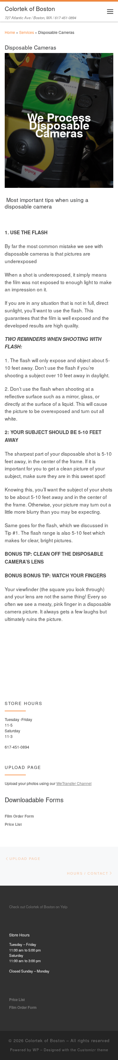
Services (26, 32)
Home (10, 32)
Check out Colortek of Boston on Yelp (38, 906)
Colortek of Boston (45, 1040)
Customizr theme (92, 1049)
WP (36, 1049)
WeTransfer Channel (74, 783)
